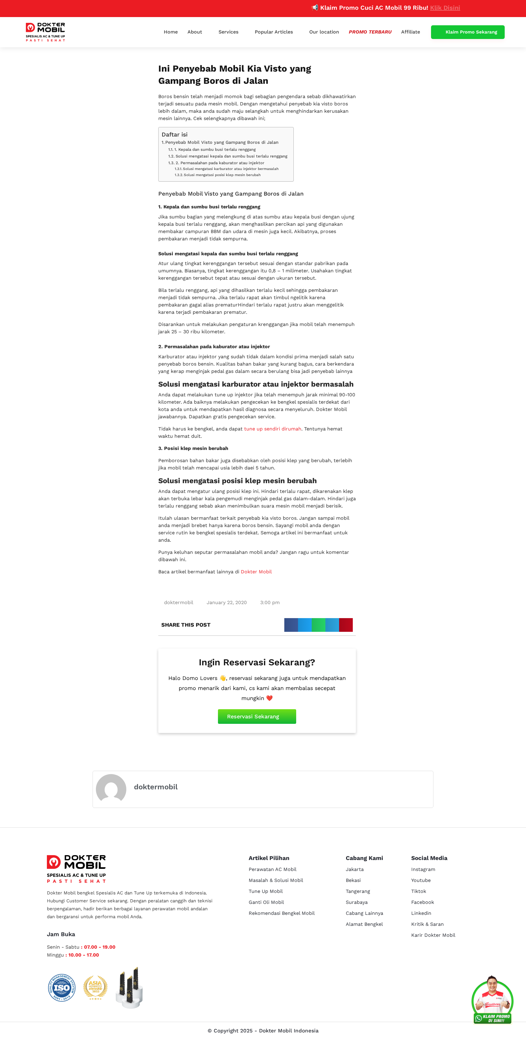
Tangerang (358, 891)
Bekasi (353, 880)
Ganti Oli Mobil (266, 902)
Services (228, 32)
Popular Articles (274, 32)
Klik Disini (427, 7)
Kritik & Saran (427, 924)
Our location (324, 32)
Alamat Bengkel (364, 924)
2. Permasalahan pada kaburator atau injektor (220, 163)
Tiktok (418, 891)
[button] (291, 625)
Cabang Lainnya (364, 913)
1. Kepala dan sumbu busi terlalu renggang (215, 149)
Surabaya (357, 902)
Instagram (423, 869)
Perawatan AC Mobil (272, 869)
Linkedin (421, 913)
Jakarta (355, 869)
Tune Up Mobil (266, 891)
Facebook (422, 902)
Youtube (421, 880)
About (195, 32)
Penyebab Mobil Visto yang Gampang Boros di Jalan (222, 142)
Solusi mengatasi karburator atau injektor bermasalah (231, 169)
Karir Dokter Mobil (433, 935)
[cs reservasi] (492, 1001)
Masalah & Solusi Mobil (276, 880)
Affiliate (410, 32)
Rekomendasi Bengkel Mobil (282, 913)
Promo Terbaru (370, 32)
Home (171, 32)
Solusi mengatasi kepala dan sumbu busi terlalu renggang (231, 156)
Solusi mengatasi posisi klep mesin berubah (222, 175)
